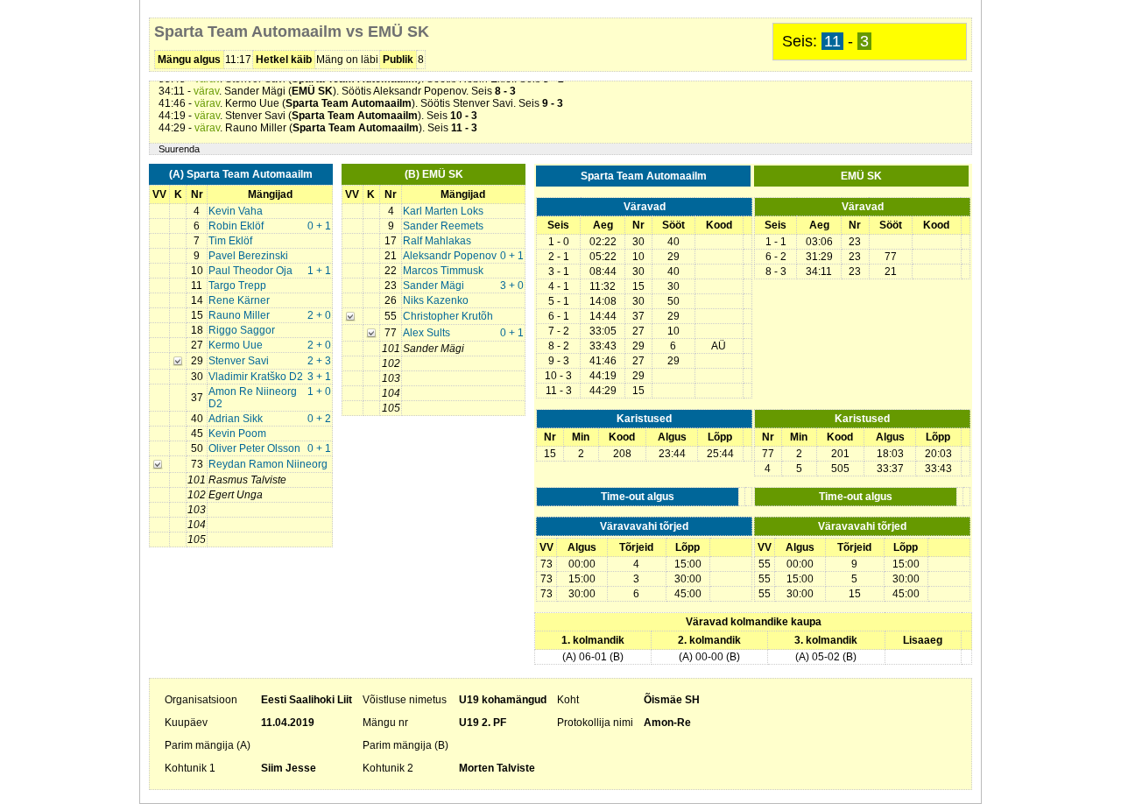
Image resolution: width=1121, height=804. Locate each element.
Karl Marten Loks (443, 211)
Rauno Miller (239, 315)
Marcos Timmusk (443, 270)
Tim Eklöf (230, 241)
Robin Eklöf (236, 226)
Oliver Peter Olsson (254, 448)
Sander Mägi (433, 285)
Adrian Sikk (235, 419)
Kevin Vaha (235, 211)
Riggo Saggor (241, 330)
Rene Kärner (239, 300)
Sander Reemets (443, 226)
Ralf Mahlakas (437, 241)
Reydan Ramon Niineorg (268, 464)
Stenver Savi (238, 361)
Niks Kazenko (436, 300)
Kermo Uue (235, 345)
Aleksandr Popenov (450, 256)
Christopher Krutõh (448, 316)
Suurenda (179, 149)
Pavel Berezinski (248, 256)
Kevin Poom (237, 433)
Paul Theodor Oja (250, 270)
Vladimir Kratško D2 (255, 376)
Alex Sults (426, 333)
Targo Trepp (237, 285)
